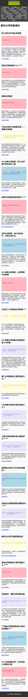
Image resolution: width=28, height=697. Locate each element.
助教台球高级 (5, 655)
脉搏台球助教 (5, 120)
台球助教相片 (18, 16)
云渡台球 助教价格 (6, 461)
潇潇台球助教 (9, 16)
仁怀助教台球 (5, 429)
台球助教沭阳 (5, 529)
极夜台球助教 (5, 302)
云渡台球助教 (8, 13)
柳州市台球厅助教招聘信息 (9, 555)
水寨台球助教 (15, 12)
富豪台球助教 (5, 155)
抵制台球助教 (5, 333)
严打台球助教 (5, 619)
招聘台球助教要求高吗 (8, 226)
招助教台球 (5, 496)
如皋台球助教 (5, 190)
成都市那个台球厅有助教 (14, 18)
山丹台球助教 (22, 10)
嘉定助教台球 (10, 15)
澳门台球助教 (5, 398)
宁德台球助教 (5, 58)
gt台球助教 (11, 9)
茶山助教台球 (15, 7)
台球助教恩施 (12, 10)
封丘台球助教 (17, 13)
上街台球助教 (19, 9)
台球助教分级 (5, 369)
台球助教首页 (5, 7)
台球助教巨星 (5, 688)
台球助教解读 (5, 12)
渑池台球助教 (5, 89)
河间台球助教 (5, 265)
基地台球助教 (5, 587)
